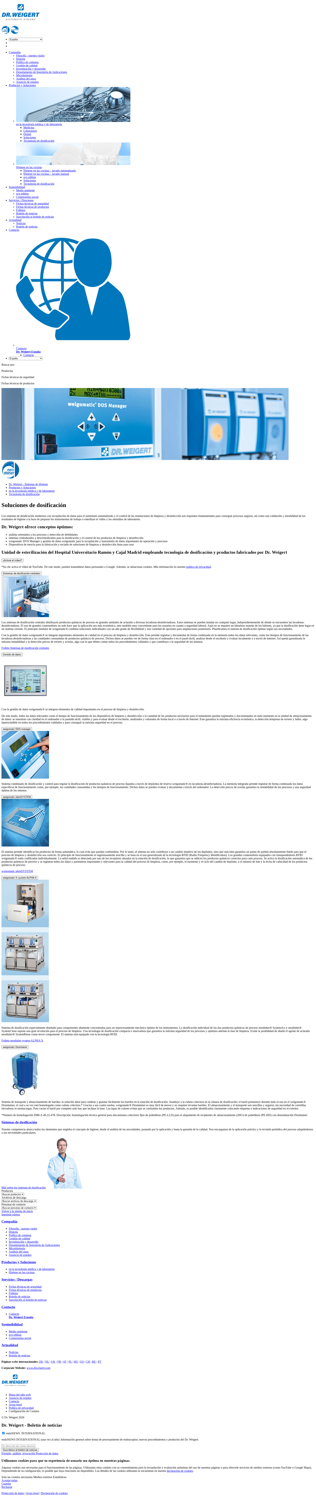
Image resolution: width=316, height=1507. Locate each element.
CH (88, 1361)
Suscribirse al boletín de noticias (20, 1450)
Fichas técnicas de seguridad (32, 203)
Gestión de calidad (26, 65)
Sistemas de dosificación (19, 1122)
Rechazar (6, 1487)
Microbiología (24, 75)
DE (41, 1361)
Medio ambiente (25, 190)
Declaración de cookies (54, 1493)
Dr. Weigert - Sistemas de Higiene (28, 484)
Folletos (20, 210)
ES (82, 1361)
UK (53, 1361)
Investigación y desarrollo (31, 68)
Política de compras (27, 62)
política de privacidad (198, 566)
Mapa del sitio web (20, 1394)
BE (94, 1361)
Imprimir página (10, 1214)
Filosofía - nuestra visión (30, 55)
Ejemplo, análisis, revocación (18, 1453)
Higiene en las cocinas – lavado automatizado (49, 170)
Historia (20, 58)
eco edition (29, 177)
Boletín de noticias (26, 213)
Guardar (6, 1483)
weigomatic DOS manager (17, 729)
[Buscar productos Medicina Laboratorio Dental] (12, 1194)
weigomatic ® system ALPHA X (20, 877)
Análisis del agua (26, 78)
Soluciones (29, 137)
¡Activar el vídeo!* (12, 560)
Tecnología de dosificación (38, 140)
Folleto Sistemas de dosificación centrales (25, 647)
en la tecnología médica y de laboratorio (32, 490)
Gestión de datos (12, 654)
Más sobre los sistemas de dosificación (23, 1187)
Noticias (21, 223)
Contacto (14, 229)
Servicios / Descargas (21, 200)
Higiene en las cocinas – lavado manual (46, 173)
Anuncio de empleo (27, 81)
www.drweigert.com (38, 1367)
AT (65, 1361)
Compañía (15, 52)
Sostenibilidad (17, 187)
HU (76, 1361)
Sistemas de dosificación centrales (21, 573)
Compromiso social (27, 196)
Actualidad (15, 220)
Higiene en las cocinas (22, 1272)
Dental (27, 134)
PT (99, 1361)
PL (70, 1361)
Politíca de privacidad (21, 1407)
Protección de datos (47, 1453)
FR (59, 1361)
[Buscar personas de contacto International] (19, 1207)
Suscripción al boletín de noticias (35, 216)
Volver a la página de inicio (17, 1211)
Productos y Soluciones (22, 85)
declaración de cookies (180, 1470)
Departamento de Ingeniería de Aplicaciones (41, 72)
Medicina (28, 127)
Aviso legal (15, 1404)
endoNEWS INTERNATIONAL (25, 1433)
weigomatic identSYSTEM (17, 797)
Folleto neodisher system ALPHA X (22, 1040)
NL (47, 1361)
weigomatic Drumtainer (15, 1047)
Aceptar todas (9, 1480)
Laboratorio (30, 130)
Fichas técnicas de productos (32, 206)
